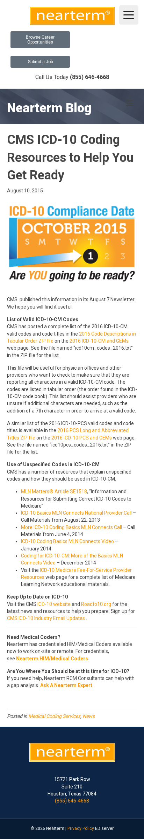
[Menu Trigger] (128, 15)
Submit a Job (40, 61)
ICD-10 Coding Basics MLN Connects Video (68, 541)
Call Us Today (72, 77)
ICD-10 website (54, 604)
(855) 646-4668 (72, 801)
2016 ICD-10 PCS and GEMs (81, 438)
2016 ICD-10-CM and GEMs (99, 341)
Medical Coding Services (54, 716)
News (88, 716)
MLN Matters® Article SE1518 (54, 491)
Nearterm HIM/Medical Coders (52, 658)
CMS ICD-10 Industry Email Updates (46, 618)
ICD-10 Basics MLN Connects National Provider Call (76, 513)
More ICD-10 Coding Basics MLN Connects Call (71, 527)
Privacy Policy (80, 828)
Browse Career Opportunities (40, 40)
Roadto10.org (96, 604)
